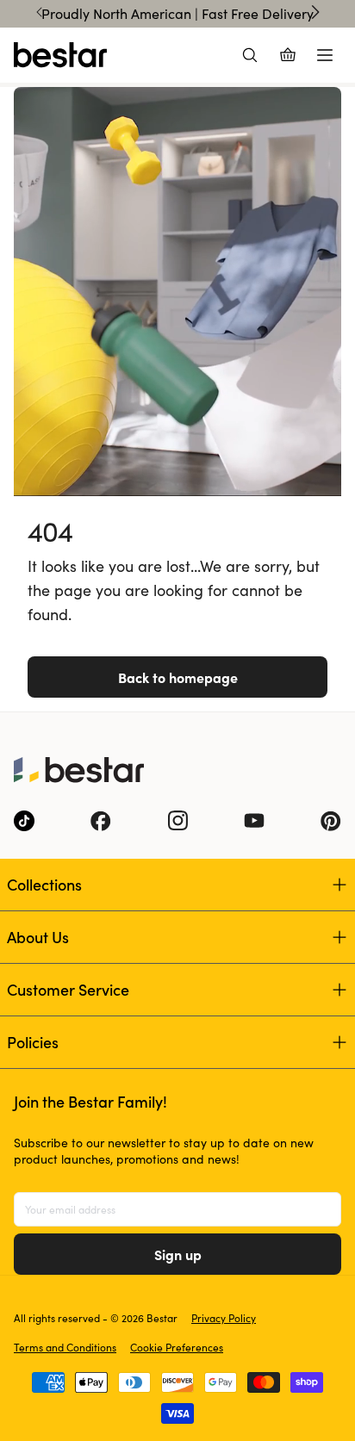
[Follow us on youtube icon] (254, 821)
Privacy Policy (223, 1318)
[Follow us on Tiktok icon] (24, 821)
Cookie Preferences (176, 1347)
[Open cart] (288, 55)
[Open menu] (324, 55)
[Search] (250, 55)
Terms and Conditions (65, 1347)
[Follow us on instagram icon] (177, 821)
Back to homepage (178, 677)
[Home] (60, 55)
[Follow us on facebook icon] (100, 821)
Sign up (178, 1254)
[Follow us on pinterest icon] (331, 821)
